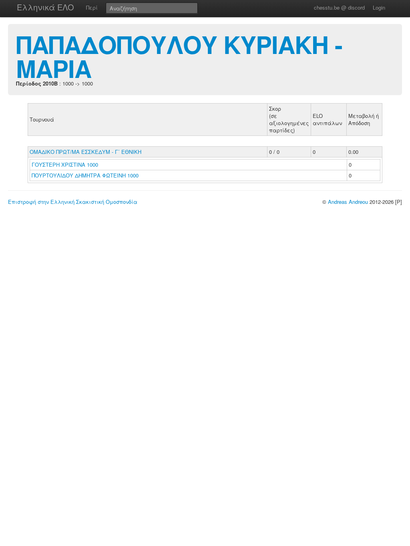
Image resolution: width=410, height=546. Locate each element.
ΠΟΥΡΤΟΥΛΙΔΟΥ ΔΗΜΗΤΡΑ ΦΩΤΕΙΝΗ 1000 (85, 175)
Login (379, 7)
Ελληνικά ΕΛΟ (45, 7)
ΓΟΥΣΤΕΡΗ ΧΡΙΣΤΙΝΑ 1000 (65, 164)
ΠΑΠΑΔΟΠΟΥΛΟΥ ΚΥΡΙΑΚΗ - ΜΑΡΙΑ (179, 56)
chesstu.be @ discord (339, 7)
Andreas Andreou (348, 201)
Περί (92, 7)
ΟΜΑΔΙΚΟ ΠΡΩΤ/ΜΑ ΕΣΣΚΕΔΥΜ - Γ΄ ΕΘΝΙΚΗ (85, 151)
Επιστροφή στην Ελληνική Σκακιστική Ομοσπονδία (72, 201)
